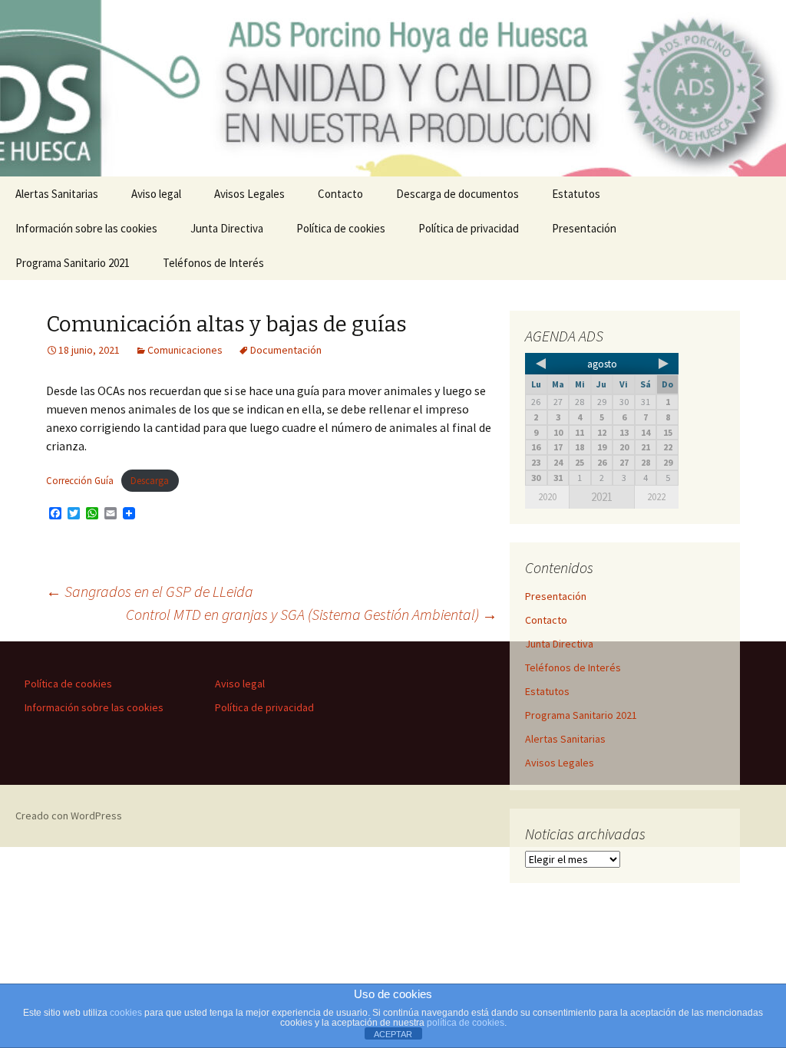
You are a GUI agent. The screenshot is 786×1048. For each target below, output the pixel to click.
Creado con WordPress (68, 815)
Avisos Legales (249, 193)
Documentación (286, 350)
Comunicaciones (185, 350)
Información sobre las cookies (86, 228)
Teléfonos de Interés (213, 262)
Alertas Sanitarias (56, 193)
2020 (547, 496)
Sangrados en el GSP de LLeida (149, 591)
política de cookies (465, 1022)
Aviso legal (156, 193)
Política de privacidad (468, 228)
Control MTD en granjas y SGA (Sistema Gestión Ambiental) (311, 614)
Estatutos (576, 193)
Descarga (149, 480)
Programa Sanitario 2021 (72, 262)
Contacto (340, 193)
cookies (126, 1012)
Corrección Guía (80, 480)
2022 (656, 496)
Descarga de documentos (457, 193)
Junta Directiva (226, 228)
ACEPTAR (393, 1034)
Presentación (584, 228)
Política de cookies (340, 228)
